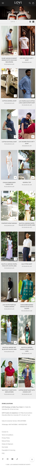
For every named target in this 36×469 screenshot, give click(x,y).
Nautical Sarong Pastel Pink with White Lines (9, 265)
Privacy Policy (6, 438)
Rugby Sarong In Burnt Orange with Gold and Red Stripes (9, 60)
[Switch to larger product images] (30, 22)
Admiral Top (27, 182)
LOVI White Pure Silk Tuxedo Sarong (9, 305)
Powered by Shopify (24, 464)
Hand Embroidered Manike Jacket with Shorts (26, 306)
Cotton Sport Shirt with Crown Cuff (27, 391)
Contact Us (5, 432)
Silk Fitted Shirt (27, 264)
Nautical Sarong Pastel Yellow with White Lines (27, 224)
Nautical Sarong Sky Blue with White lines (9, 348)
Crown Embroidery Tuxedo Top (9, 183)
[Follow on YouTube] (12, 459)
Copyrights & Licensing (8, 450)
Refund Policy (6, 441)
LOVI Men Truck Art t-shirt (27, 59)
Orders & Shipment (7, 444)
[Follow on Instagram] (7, 459)
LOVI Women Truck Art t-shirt (27, 142)
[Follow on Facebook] (3, 459)
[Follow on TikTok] (17, 459)
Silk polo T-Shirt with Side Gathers (9, 391)
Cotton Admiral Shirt (9, 101)
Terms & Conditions (7, 435)
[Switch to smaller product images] (33, 22)
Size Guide (5, 447)
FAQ (3, 453)
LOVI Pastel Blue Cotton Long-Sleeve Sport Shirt (27, 101)
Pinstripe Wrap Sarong (9, 223)
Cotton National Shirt (9, 141)
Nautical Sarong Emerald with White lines (27, 349)
